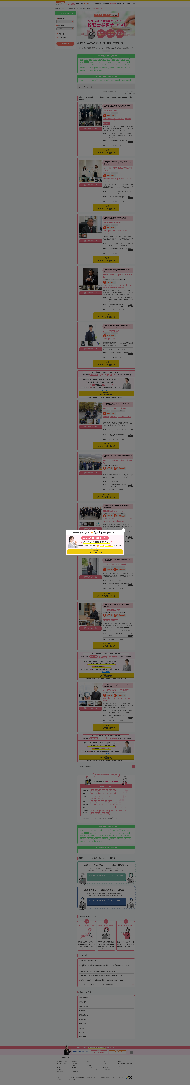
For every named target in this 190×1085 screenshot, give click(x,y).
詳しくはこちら (95, 548)
